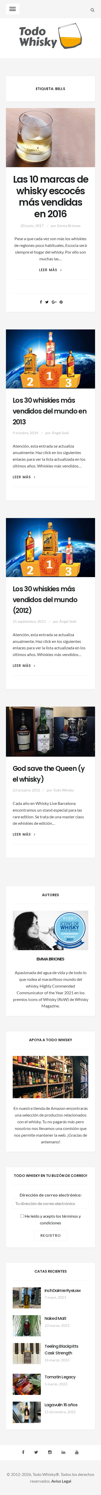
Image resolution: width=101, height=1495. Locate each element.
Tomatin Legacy (60, 1377)
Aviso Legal (61, 1480)
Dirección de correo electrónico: (51, 1194)
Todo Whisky (63, 790)
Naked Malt (55, 1318)
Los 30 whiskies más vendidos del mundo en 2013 (49, 411)
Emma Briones (69, 225)
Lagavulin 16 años (61, 1405)
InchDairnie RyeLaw (63, 1291)
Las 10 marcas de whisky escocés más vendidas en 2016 (50, 197)
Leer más (50, 270)
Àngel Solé (60, 433)
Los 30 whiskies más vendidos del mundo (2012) (45, 599)
